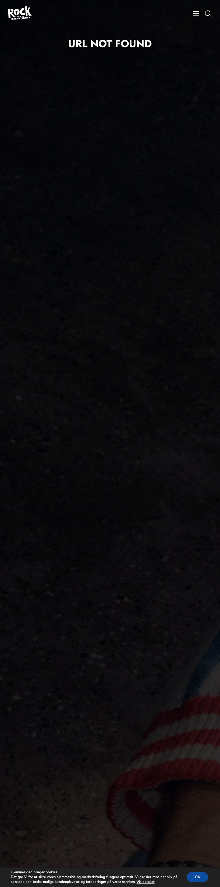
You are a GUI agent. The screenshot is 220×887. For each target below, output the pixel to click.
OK (197, 877)
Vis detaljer (146, 882)
